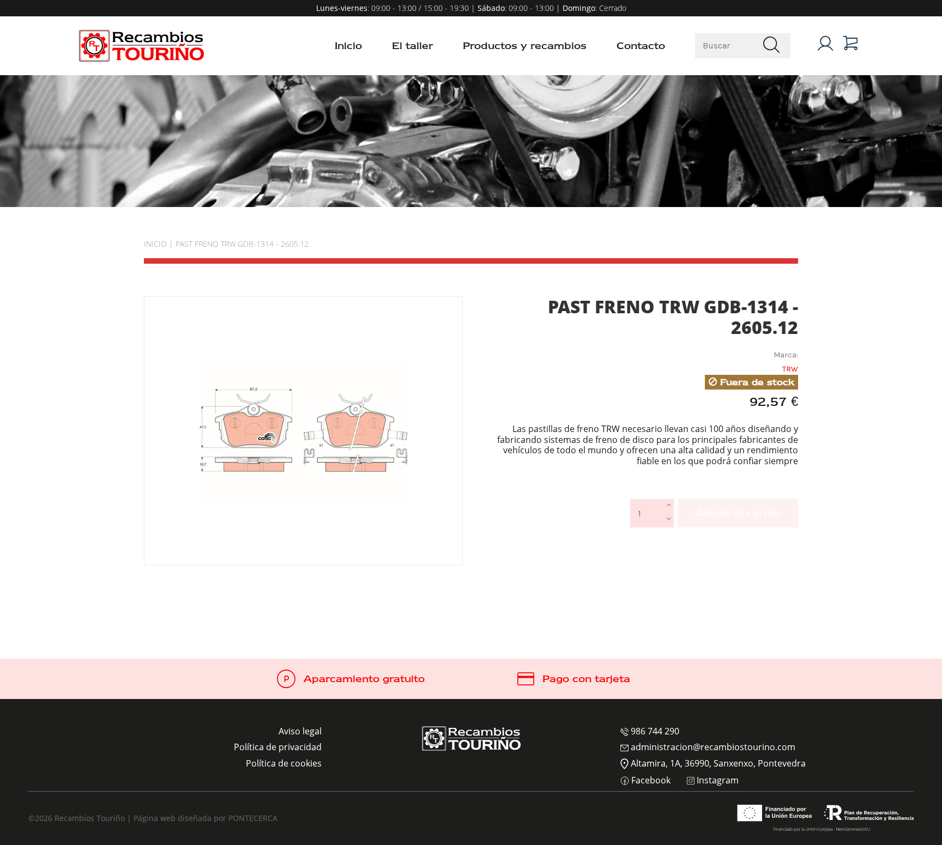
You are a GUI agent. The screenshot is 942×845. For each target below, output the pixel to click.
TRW (790, 369)
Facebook (650, 780)
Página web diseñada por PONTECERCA (205, 818)
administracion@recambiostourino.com (712, 747)
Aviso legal (300, 731)
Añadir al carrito (738, 513)
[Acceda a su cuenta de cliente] (825, 43)
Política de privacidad (278, 747)
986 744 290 (654, 731)
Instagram (717, 780)
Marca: (786, 355)
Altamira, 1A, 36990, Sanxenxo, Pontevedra (717, 763)
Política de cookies (284, 763)
